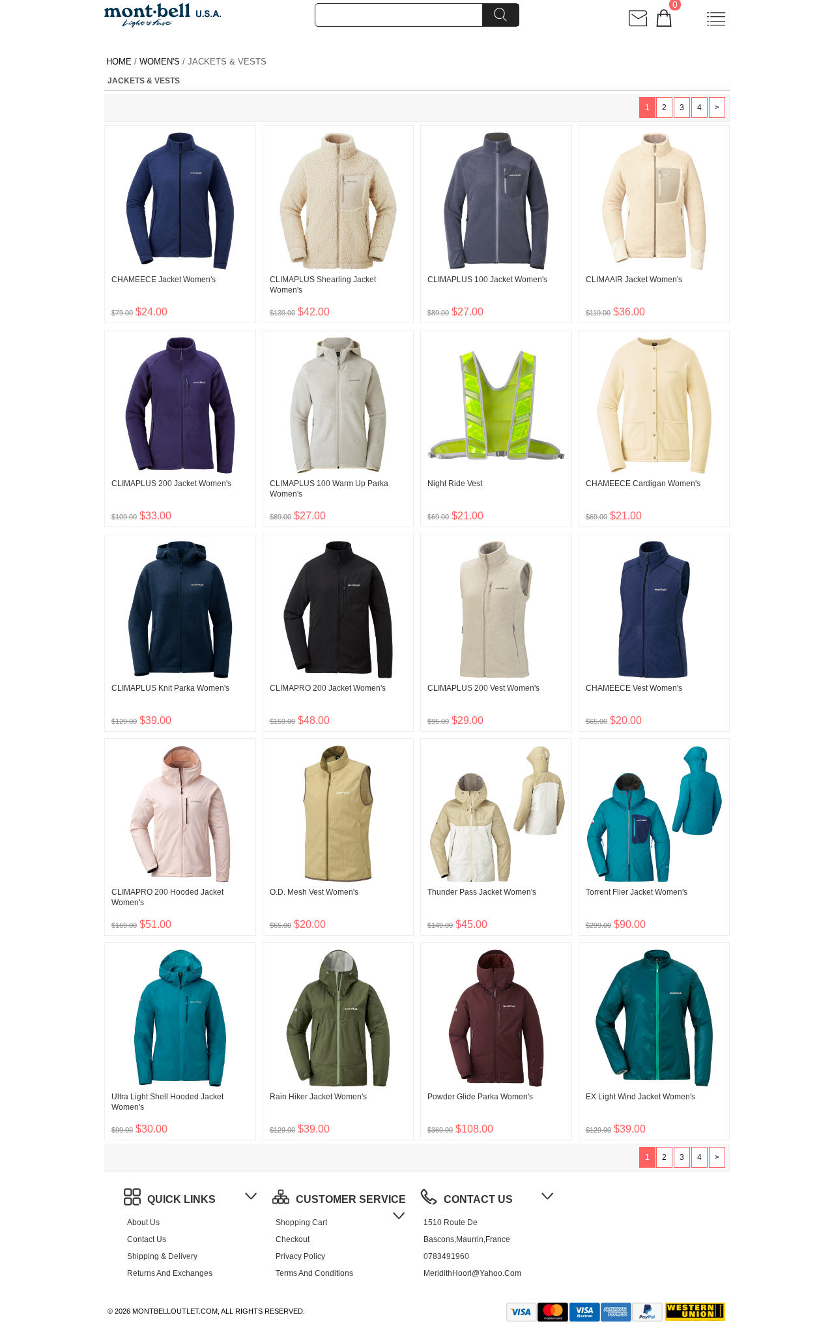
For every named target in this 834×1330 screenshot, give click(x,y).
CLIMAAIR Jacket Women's (634, 279)
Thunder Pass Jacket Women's (481, 892)
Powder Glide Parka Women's (480, 1096)
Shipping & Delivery (162, 1256)
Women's (159, 61)
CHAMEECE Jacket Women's (163, 279)
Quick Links (181, 1199)
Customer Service (351, 1199)
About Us (143, 1222)
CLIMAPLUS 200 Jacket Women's (171, 483)
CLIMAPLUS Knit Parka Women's (170, 688)
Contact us (146, 1239)
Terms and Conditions (314, 1273)
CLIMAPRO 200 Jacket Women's (328, 688)
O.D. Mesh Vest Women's (314, 892)
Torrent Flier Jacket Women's (636, 892)
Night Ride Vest (454, 483)
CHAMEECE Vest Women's (634, 688)
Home (119, 61)
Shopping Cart (301, 1222)
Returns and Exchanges (169, 1273)
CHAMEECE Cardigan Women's (643, 483)
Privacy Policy (300, 1256)
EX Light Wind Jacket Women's (640, 1096)
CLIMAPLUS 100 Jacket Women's (487, 279)
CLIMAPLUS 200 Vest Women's (483, 688)
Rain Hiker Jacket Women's (318, 1096)
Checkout (292, 1239)
